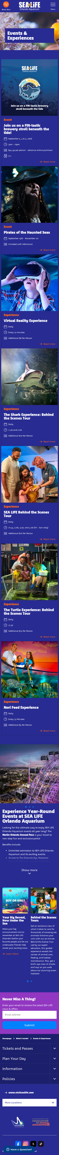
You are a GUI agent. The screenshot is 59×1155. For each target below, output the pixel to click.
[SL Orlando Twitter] (33, 1144)
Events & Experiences (42, 1038)
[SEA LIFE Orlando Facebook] (18, 1144)
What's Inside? (22, 1038)
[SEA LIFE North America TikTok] (41, 1144)
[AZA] (41, 1122)
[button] (26, 806)
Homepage (6, 1038)
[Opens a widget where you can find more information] (19, 1149)
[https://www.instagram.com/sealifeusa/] (26, 1144)
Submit (29, 1025)
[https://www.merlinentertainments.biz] (18, 1122)
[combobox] (29, 1102)
